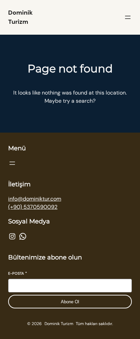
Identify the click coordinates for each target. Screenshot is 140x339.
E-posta (17, 273)
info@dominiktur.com (34, 198)
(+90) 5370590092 (32, 206)
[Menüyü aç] (128, 17)
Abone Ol (70, 301)
